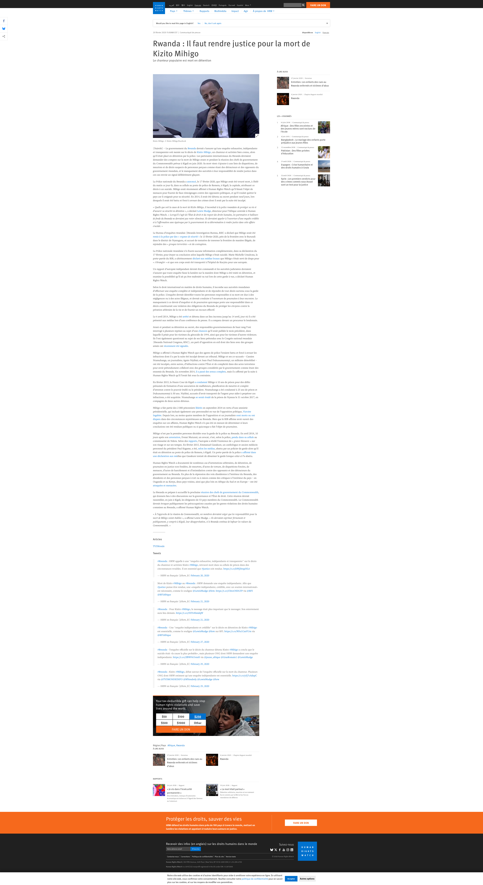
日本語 (214, 5)
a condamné (201, 382)
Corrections (185, 856)
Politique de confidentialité (202, 856)
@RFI (250, 590)
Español (240, 5)
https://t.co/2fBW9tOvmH (186, 657)
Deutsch (206, 5)
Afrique (171, 745)
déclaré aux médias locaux (206, 258)
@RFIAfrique (164, 594)
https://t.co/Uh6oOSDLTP (229, 590)
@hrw (212, 590)
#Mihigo (193, 564)
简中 (177, 5)
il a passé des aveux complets (211, 371)
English (190, 5)
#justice (206, 568)
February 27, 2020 (200, 641)
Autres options (307, 878)
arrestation (174, 437)
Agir (246, 11)
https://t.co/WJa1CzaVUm (237, 631)
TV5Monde (159, 546)
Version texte (231, 856)
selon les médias (206, 448)
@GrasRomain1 (229, 657)
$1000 (181, 723)
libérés (199, 407)
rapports (193, 440)
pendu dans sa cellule (243, 437)
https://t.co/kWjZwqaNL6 (236, 568)
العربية (171, 5)
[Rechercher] (303, 5)
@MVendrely (190, 679)
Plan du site (219, 856)
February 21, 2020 (200, 601)
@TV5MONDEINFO (172, 679)
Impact (235, 11)
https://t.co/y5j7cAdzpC (244, 675)
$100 (181, 716)
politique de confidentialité (255, 878)
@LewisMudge (200, 590)
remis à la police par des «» (176, 236)
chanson (202, 330)
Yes (199, 23)
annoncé (191, 181)
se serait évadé (203, 397)
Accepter (291, 878)
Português (223, 5)
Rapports (204, 11)
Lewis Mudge (204, 210)
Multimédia (220, 11)
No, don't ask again (213, 23)
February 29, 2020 (200, 663)
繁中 (183, 5)
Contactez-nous (173, 856)
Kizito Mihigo (204, 152)
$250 (197, 716)
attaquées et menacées (164, 485)
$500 (164, 723)
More (248, 5)
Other (198, 723)
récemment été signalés (176, 345)
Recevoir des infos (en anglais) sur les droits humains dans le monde (211, 844)
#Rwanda (162, 561)
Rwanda (192, 148)
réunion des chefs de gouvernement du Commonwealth (229, 492)
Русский (232, 5)
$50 (164, 716)
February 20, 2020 (200, 575)
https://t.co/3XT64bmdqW (189, 612)
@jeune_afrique (212, 657)
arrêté (186, 316)
